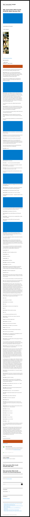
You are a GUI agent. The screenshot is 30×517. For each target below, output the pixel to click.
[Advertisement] (13, 18)
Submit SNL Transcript (6, 498)
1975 (12, 452)
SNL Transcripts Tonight (9, 4)
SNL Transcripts (5, 443)
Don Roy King (5, 452)
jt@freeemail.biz (9, 478)
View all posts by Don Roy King (17, 449)
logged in (8, 458)
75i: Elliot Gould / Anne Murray (7, 58)
